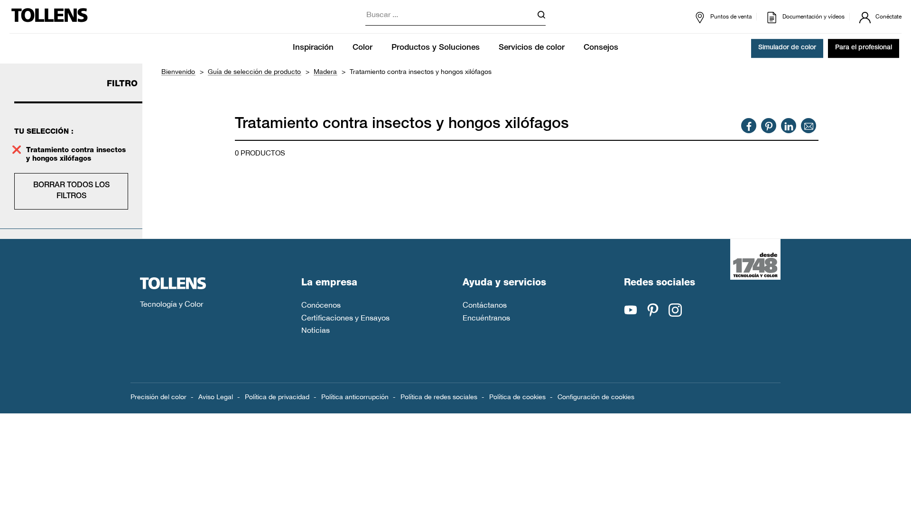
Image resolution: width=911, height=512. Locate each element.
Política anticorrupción (355, 397)
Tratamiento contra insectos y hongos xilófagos (76, 155)
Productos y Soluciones (435, 48)
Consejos (601, 48)
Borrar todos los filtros (71, 191)
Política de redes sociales (438, 397)
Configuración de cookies (596, 397)
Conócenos (321, 305)
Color (362, 48)
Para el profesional (863, 48)
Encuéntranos (486, 317)
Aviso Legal (215, 397)
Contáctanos (485, 305)
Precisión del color (158, 397)
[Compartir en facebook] (748, 125)
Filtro (122, 84)
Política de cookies (517, 397)
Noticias (315, 330)
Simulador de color (787, 48)
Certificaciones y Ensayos (345, 317)
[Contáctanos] (808, 125)
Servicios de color (532, 48)
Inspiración (313, 48)
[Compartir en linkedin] (788, 125)
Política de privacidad (277, 397)
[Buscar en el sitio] (541, 16)
